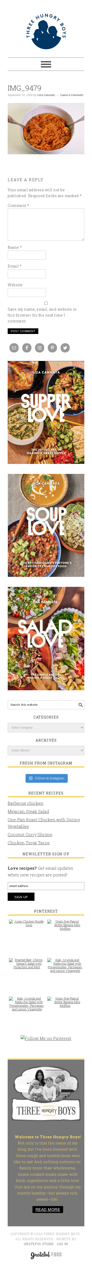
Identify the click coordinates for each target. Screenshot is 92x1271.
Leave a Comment (71, 95)
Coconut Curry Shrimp (30, 834)
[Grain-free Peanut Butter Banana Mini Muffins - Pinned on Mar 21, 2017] (65, 927)
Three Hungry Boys (46, 31)
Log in (62, 1244)
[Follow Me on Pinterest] (46, 1041)
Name (15, 247)
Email (15, 266)
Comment (18, 205)
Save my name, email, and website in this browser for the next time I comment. (42, 315)
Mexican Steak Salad (28, 811)
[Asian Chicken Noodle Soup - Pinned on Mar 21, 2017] (27, 926)
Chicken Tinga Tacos (29, 842)
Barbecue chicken (25, 803)
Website (15, 284)
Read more (48, 1209)
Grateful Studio (39, 1244)
